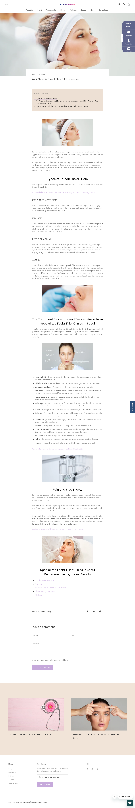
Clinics (62, 10)
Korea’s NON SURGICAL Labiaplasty (30, 734)
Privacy (11, 776)
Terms (11, 780)
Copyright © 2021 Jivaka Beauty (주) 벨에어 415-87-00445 (27, 802)
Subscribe (45, 784)
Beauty (84, 10)
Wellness (73, 10)
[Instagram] (92, 769)
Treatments (51, 10)
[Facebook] (87, 769)
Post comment (42, 667)
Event (40, 10)
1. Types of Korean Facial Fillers (45, 98)
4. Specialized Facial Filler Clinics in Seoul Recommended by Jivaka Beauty (61, 106)
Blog (92, 10)
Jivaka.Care (13, 783)
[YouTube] (97, 769)
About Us (29, 10)
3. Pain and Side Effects (42, 104)
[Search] (124, 4)
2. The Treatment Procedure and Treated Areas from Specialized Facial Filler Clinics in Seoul (66, 101)
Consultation (104, 10)
